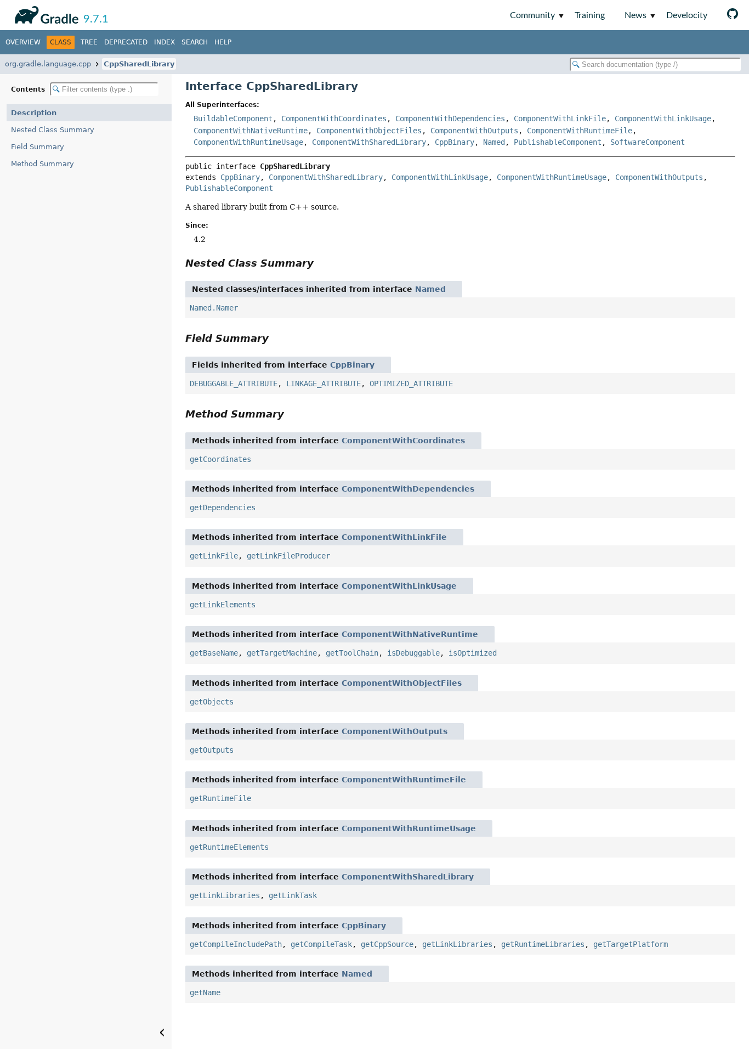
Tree (89, 42)
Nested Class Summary (52, 130)
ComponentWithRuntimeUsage (248, 142)
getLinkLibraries (225, 895)
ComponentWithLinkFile (560, 118)
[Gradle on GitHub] (732, 15)
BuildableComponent (233, 118)
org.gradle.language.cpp (48, 64)
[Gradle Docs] (45, 13)
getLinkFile (214, 555)
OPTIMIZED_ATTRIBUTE (411, 383)
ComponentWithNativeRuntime (251, 130)
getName (205, 992)
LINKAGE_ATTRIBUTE (323, 383)
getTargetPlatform (630, 944)
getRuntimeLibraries (543, 944)
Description (33, 113)
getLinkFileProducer (288, 555)
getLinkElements (223, 604)
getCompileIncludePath (236, 944)
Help (222, 42)
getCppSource (387, 944)
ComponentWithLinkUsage (663, 118)
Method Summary (42, 164)
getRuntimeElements (229, 847)
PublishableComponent (558, 142)
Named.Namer (214, 307)
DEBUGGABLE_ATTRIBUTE (233, 383)
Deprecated (125, 42)
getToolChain (352, 652)
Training (590, 15)
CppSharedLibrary (139, 64)
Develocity (686, 15)
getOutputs (212, 750)
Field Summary (37, 147)
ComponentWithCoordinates (334, 118)
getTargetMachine (282, 652)
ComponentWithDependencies (450, 118)
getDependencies (223, 507)
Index (164, 42)
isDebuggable (413, 652)
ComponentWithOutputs (474, 130)
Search (194, 42)
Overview (23, 42)
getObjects (212, 701)
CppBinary (454, 142)
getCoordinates (220, 459)
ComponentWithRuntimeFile (579, 130)
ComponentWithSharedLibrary (369, 142)
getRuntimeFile (220, 798)
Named (494, 142)
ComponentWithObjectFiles (369, 130)
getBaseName (214, 652)
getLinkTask (293, 895)
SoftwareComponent (647, 142)
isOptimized (473, 652)
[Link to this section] (321, 263)
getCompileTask (321, 944)
